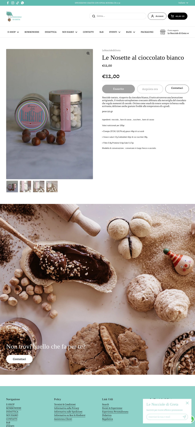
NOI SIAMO (12, 415)
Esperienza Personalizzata (115, 411)
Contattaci (177, 88)
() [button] (181, 17)
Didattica (106, 415)
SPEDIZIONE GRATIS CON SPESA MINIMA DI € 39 (97, 3)
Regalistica (107, 419)
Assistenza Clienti (63, 419)
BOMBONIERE (13, 408)
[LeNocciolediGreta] (14, 16)
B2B (8, 422)
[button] (174, 32)
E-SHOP (10, 404)
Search (105, 404)
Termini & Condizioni (65, 404)
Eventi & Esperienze (112, 408)
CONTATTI (11, 419)
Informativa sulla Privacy (66, 408)
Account (159, 16)
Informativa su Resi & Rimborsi (69, 415)
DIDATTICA (12, 411)
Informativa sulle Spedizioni (68, 411)
